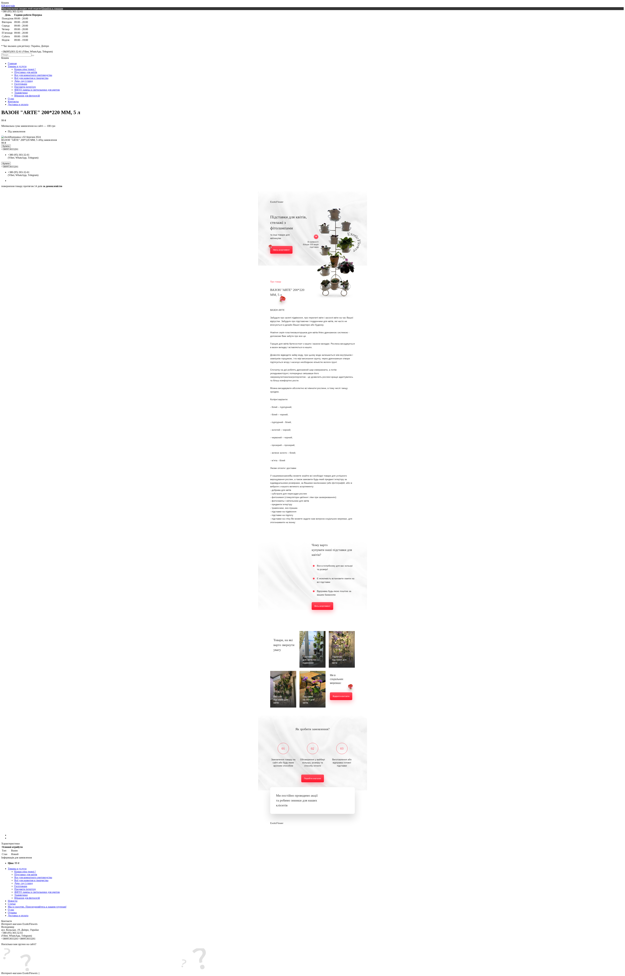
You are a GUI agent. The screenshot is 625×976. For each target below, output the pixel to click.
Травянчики (21, 92)
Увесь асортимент (281, 250)
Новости (12, 900)
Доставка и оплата (18, 104)
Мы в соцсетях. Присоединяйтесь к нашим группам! (37, 906)
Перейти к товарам (52, 8)
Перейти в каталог (312, 778)
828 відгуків (8, 5)
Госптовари (20, 84)
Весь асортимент (322, 606)
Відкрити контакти (341, 696)
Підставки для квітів (25, 72)
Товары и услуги (17, 66)
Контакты (13, 101)
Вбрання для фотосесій (27, 95)
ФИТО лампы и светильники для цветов (37, 89)
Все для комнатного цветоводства (33, 75)
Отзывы (12, 912)
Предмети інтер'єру (25, 86)
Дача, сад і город (23, 81)
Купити (6, 146)
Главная (12, 63)
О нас (11, 98)
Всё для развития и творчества (31, 78)
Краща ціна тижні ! (25, 69)
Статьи (12, 903)
